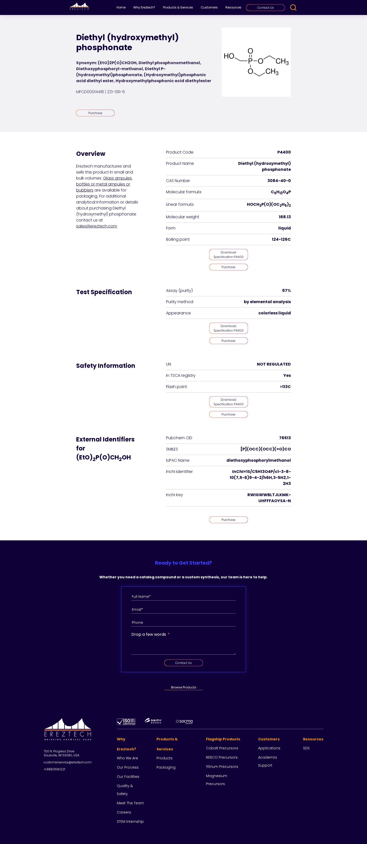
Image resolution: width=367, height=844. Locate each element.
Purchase (95, 113)
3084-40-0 (279, 181)
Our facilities (128, 776)
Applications (269, 748)
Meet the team (130, 803)
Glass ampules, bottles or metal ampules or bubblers (104, 184)
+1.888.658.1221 (54, 769)
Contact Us (265, 7)
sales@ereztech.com (96, 226)
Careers (124, 812)
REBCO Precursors (222, 757)
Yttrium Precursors (222, 766)
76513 (285, 438)
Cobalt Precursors (222, 748)
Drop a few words (148, 634)
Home (121, 7)
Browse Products (183, 687)
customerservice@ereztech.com (68, 762)
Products (165, 758)
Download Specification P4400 (228, 254)
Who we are (127, 758)
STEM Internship (130, 821)
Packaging (166, 767)
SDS (306, 748)
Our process (128, 767)
